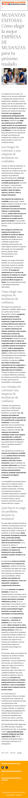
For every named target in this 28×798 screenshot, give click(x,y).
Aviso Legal (10, 795)
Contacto (18, 795)
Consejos (19, 752)
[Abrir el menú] (2, 8)
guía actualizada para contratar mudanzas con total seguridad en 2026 (12, 734)
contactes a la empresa (13, 710)
